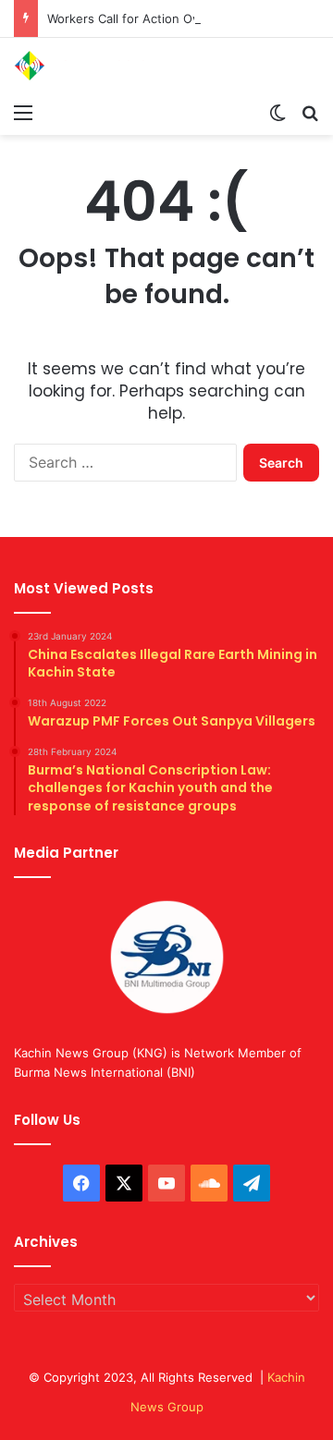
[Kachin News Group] (88, 65)
